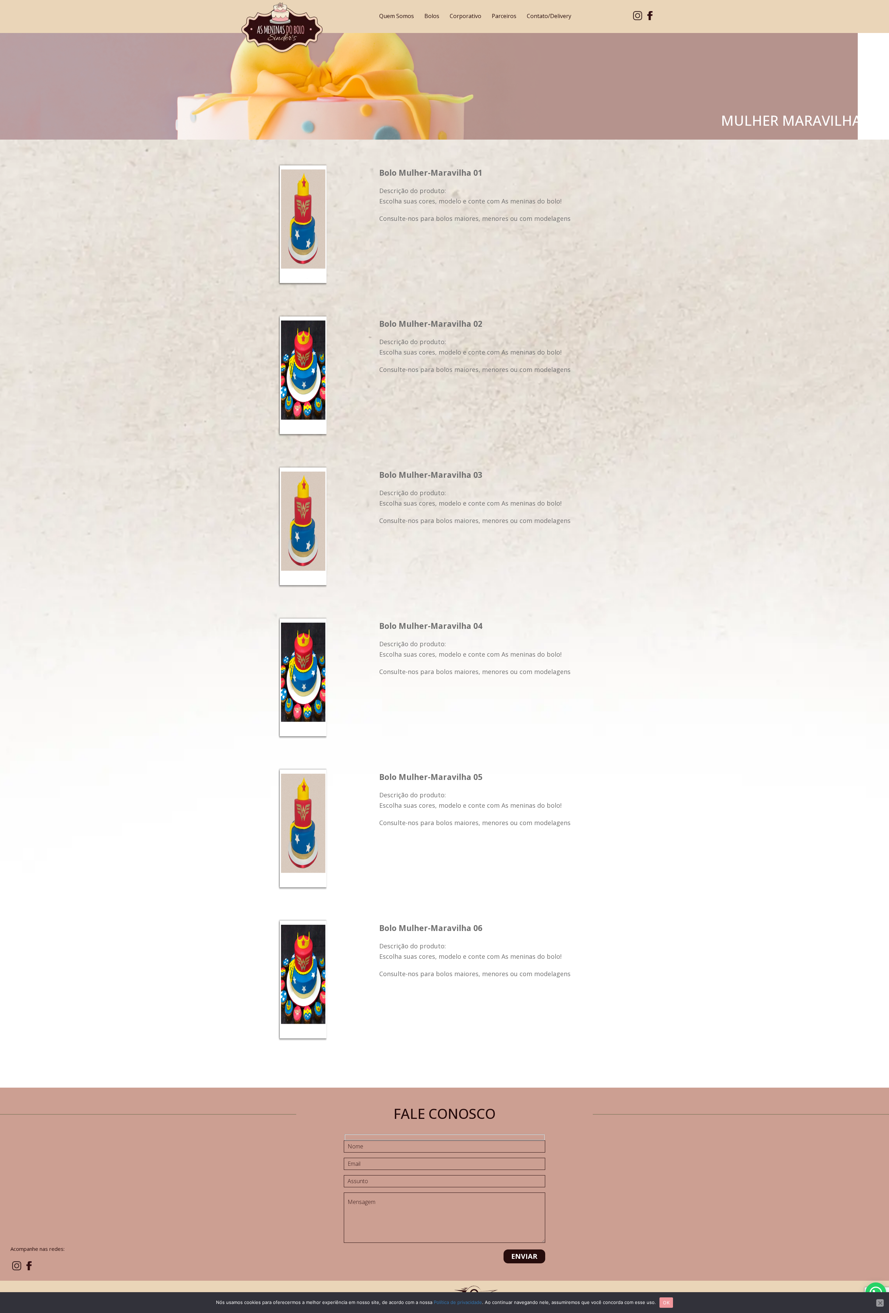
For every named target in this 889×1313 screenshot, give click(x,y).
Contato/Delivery (549, 16)
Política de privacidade (458, 1302)
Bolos (431, 16)
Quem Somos (396, 16)
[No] (880, 1303)
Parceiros (504, 16)
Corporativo (465, 16)
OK (666, 1302)
